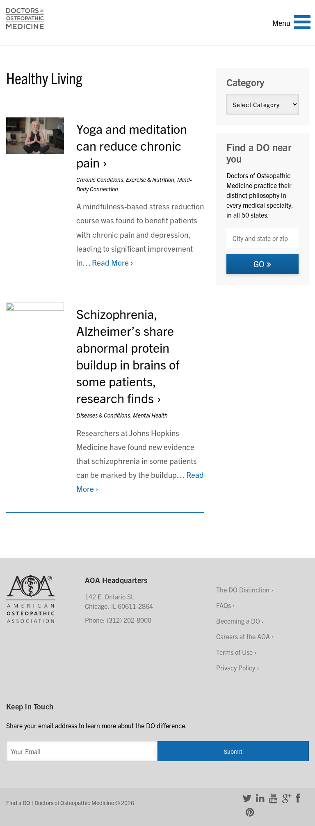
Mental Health (150, 415)
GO (260, 264)
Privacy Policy (235, 667)
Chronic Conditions (99, 179)
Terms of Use (234, 652)
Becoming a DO (238, 621)
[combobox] (262, 238)
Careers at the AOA (243, 636)
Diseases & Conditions (103, 415)
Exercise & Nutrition (150, 179)
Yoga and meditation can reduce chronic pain (131, 145)
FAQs (223, 605)
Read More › (112, 262)
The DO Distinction (242, 589)
